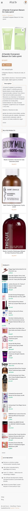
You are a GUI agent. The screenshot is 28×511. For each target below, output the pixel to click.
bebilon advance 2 (10, 78)
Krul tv (13, 2)
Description (7, 83)
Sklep (2, 497)
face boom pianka (21, 78)
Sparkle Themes (14, 508)
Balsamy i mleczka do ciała (15, 72)
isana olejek (5, 79)
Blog (2, 499)
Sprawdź (8, 64)
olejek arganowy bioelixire (16, 79)
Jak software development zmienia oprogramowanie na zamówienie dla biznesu (13, 479)
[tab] (8, 83)
